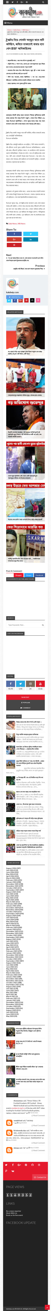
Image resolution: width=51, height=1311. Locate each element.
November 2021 (12, 981)
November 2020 (12, 1004)
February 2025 (12, 904)
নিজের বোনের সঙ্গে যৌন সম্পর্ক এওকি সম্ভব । (29, 722)
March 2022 (10, 973)
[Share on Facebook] (14, 234)
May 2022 (10, 969)
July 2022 (10, 965)
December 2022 (12, 955)
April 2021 (10, 994)
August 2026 (11, 868)
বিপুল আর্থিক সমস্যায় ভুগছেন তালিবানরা (27, 734)
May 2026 (10, 874)
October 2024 (11, 912)
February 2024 (12, 927)
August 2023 (11, 939)
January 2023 (11, 953)
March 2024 (10, 925)
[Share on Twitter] (30, 234)
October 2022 (11, 959)
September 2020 (12, 1008)
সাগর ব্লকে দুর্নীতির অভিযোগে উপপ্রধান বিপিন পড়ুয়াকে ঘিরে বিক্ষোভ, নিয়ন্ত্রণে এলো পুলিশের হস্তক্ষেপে (29, 1031)
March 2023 (10, 949)
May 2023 (10, 945)
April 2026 (10, 876)
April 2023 (10, 947)
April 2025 (10, 900)
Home (9, 30)
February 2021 (12, 998)
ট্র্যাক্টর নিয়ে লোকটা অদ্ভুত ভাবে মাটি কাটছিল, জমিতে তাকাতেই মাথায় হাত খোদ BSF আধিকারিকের (25, 44)
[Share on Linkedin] (30, 239)
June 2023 (10, 943)
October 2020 (11, 1006)
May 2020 (10, 1016)
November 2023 (12, 933)
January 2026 (11, 882)
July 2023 (10, 941)
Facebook (39, 575)
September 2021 (12, 985)
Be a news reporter (13, 1211)
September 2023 (12, 937)
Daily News (17, 30)
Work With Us (11, 1213)
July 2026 (10, 870)
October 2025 (11, 888)
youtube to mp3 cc (18, 1108)
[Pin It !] (14, 245)
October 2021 (11, 983)
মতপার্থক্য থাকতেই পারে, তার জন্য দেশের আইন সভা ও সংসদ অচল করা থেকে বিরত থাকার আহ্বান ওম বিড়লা (30, 1081)
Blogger (19, 575)
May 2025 (10, 898)
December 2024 (12, 908)
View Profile (16, 297)
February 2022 (12, 975)
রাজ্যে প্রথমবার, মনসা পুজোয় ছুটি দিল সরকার (19, 83)
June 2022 (10, 967)
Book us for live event (14, 1215)
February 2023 (12, 951)
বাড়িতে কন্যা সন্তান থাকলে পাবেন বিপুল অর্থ (28, 831)
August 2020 (11, 1010)
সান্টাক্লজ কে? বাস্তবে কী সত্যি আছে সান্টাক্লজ (29, 818)
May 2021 (10, 992)
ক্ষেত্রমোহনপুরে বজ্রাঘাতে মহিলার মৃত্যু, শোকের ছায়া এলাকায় (25, 395)
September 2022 (12, 961)
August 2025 (11, 892)
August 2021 (11, 987)
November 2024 (12, 910)
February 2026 (12, 880)
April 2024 (10, 923)
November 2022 (12, 957)
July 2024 (10, 918)
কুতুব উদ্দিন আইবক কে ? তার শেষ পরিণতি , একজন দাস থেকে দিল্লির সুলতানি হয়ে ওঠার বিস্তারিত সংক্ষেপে (30, 763)
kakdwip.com (10, 1309)
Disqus (28, 575)
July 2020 (10, 1012)
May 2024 (10, 921)
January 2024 (11, 929)
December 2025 (12, 884)
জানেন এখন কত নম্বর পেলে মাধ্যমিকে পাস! (28, 792)
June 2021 (10, 991)
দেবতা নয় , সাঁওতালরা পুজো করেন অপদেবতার (28, 804)
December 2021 (12, 979)
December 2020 (12, 1002)
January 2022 (11, 977)
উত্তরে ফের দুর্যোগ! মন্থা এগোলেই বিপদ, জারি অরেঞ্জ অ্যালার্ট (25, 519)
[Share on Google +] (14, 239)
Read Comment (39, 1115)
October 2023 (11, 935)
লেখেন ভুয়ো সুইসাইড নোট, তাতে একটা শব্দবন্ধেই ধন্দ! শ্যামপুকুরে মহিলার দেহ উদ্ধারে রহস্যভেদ (23, 477)
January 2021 (11, 1000)
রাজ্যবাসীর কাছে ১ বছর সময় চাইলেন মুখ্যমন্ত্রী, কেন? (21, 60)
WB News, (38, 54)
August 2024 (11, 916)
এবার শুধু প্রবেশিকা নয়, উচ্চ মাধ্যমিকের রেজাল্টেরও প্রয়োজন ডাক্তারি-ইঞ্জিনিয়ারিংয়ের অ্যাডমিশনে (30, 846)
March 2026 (10, 878)
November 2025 (12, 886)
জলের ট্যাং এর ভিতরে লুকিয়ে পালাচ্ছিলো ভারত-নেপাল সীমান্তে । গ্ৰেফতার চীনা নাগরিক (29, 748)
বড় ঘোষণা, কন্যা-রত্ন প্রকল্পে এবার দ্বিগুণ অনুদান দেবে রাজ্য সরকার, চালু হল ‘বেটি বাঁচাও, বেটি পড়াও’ (25, 352)
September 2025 (12, 890)
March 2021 (10, 996)
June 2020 (10, 1014)
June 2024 (10, 920)
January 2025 (11, 906)
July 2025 (10, 894)
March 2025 (10, 902)
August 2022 (11, 963)
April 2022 (10, 971)
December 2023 (12, 931)
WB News (25, 30)
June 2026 (10, 872)
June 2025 (10, 896)
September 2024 (12, 914)
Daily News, (30, 54)
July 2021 (10, 989)
